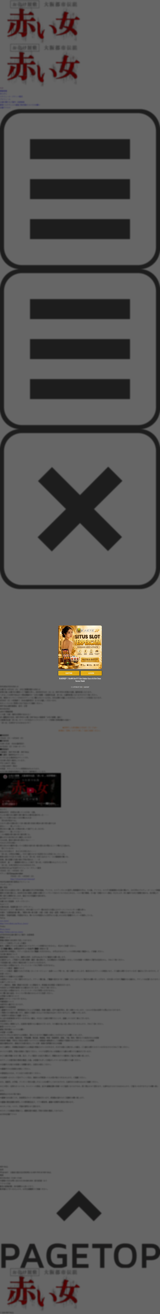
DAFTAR (69, 673)
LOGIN (91, 673)
